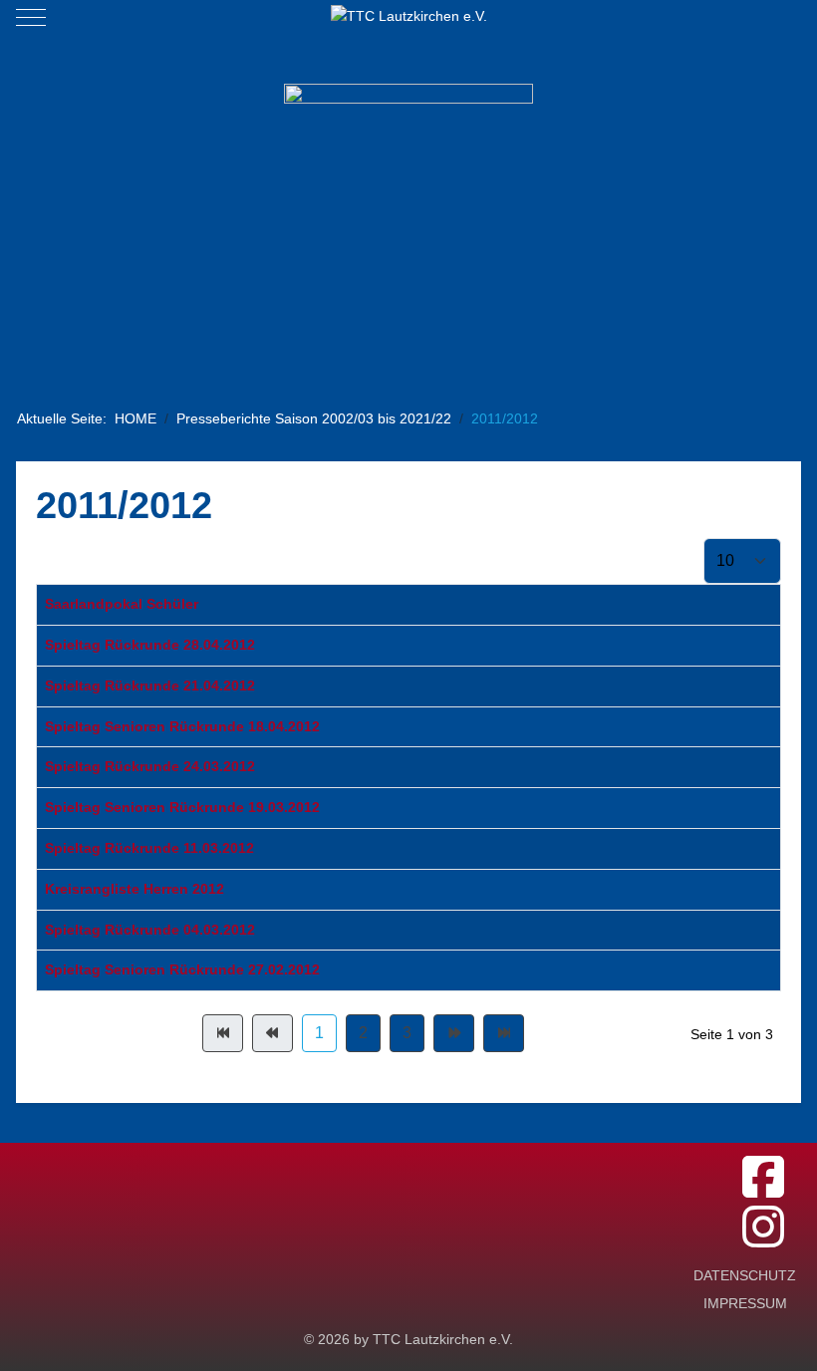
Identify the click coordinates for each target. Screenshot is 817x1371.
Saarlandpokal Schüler (121, 604)
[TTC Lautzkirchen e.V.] (409, 17)
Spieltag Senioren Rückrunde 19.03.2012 (182, 807)
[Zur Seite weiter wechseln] (453, 1033)
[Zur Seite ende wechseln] (503, 1033)
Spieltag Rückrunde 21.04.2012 (150, 685)
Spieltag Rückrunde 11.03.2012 (149, 848)
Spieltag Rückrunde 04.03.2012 (150, 930)
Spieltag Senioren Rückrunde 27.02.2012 (182, 969)
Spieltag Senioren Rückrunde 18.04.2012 (182, 726)
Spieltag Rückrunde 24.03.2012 (150, 766)
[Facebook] (763, 1178)
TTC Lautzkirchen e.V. (443, 1339)
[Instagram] (763, 1228)
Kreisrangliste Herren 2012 (134, 889)
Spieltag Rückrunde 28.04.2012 (150, 645)
